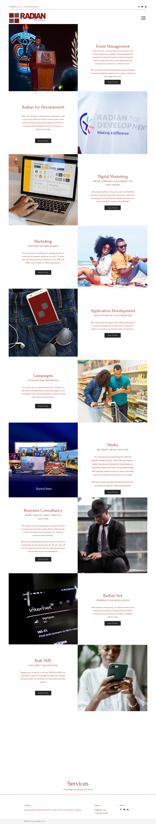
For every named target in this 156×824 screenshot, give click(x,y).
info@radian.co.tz (15, 7)
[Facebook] (139, 7)
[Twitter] (142, 7)
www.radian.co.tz (38, 821)
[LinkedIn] (146, 7)
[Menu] (143, 17)
